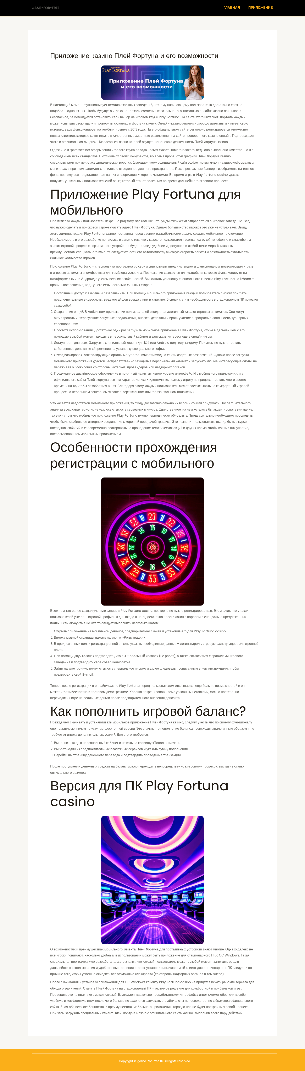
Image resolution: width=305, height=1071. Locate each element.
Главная (231, 7)
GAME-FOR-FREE (46, 7)
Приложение (260, 7)
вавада (141, 150)
